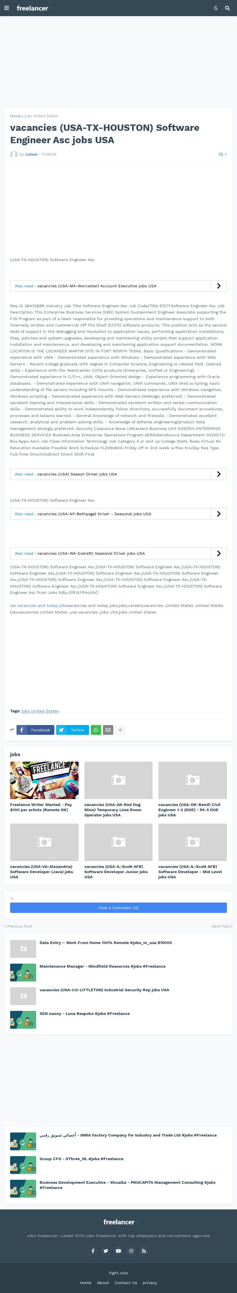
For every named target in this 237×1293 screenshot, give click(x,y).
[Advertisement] (118, 62)
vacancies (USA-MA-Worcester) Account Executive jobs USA (96, 286)
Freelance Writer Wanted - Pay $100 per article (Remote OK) (41, 807)
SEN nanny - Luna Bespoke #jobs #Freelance (85, 1013)
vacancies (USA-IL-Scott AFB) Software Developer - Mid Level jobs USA (190, 871)
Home (15, 116)
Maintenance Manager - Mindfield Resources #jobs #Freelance (103, 966)
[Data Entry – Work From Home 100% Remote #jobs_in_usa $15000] (23, 949)
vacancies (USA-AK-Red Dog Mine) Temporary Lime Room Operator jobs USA (112, 809)
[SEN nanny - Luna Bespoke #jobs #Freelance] (23, 1020)
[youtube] (118, 1251)
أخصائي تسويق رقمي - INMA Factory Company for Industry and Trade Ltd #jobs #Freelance (128, 1135)
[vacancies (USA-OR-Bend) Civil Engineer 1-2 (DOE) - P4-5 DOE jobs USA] (192, 780)
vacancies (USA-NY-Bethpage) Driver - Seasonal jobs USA (94, 513)
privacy (150, 1282)
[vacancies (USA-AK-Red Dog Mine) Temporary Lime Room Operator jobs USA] (118, 780)
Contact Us (126, 1282)
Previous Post (19, 926)
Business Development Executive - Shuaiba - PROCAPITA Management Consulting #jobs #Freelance (127, 1185)
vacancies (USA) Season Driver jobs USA (77, 474)
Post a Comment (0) (119, 907)
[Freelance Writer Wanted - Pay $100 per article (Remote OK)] (44, 780)
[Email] (108, 730)
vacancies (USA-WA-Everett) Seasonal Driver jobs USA (91, 553)
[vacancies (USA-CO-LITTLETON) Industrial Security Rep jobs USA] (23, 996)
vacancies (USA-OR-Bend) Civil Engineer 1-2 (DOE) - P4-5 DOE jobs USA (189, 809)
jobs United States (41, 116)
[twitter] (106, 1251)
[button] (6, 8)
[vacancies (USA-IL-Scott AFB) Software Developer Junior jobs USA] (118, 842)
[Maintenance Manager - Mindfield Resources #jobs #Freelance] (23, 972)
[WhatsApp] (96, 730)
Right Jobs (118, 1273)
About (103, 1282)
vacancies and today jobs (42, 605)
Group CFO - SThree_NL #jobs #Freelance (81, 1158)
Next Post (221, 926)
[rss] (144, 1251)
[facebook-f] (93, 1251)
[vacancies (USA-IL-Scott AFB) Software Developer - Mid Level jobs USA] (192, 842)
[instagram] (131, 1251)
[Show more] (120, 730)
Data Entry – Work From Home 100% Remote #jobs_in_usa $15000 (106, 942)
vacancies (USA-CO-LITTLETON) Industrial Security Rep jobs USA (104, 990)
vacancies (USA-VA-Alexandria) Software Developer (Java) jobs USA (41, 871)
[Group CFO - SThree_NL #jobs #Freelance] (23, 1165)
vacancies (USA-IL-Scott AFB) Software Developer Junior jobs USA (116, 871)
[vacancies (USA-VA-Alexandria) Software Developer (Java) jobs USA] (44, 842)
